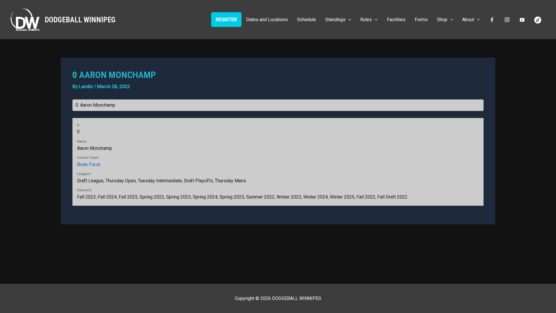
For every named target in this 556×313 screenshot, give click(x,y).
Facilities (396, 19)
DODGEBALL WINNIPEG (80, 19)
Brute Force (88, 164)
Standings (335, 19)
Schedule (306, 19)
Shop (442, 19)
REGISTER (226, 19)
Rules (366, 19)
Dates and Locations (267, 19)
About (468, 19)
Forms (421, 19)
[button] (348, 19)
